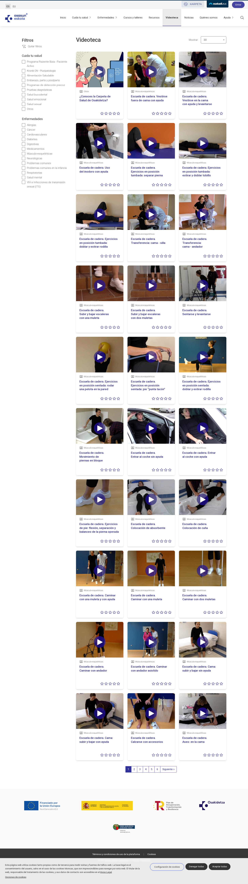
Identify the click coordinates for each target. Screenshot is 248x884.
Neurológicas (34, 158)
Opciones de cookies (15, 877)
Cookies (151, 854)
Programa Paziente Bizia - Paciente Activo (47, 64)
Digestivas (33, 144)
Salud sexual (34, 104)
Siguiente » (168, 769)
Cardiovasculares (37, 134)
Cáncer (31, 129)
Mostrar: (193, 39)
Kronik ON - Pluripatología (41, 70)
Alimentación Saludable (40, 75)
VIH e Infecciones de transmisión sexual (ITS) (46, 184)
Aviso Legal (106, 872)
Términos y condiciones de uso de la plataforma (116, 854)
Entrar (238, 4)
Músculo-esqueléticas (39, 153)
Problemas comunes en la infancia (47, 168)
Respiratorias (34, 172)
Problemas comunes (39, 163)
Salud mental (34, 177)
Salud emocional (36, 99)
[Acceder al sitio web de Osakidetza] (212, 805)
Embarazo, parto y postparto (43, 80)
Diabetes (32, 139)
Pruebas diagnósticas (39, 89)
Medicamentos (35, 148)
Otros (30, 108)
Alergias (31, 125)
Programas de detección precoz (46, 85)
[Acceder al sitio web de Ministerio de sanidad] (107, 805)
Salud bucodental (37, 94)
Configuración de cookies (167, 867)
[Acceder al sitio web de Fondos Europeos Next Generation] (42, 805)
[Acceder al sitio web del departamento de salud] (124, 828)
